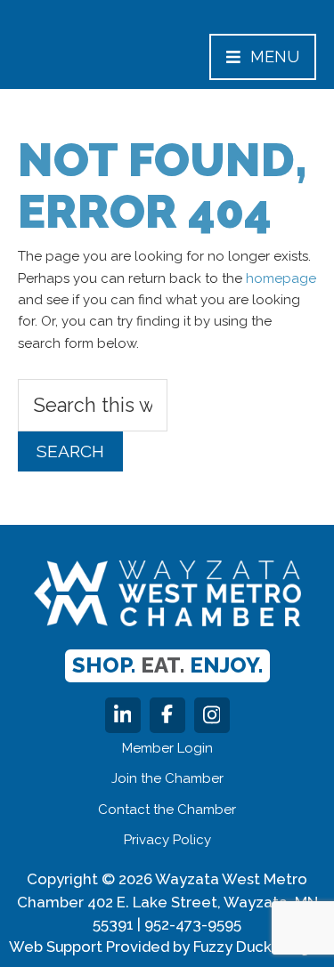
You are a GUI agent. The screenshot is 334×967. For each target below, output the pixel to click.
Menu (274, 56)
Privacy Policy (167, 840)
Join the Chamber (167, 778)
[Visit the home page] (167, 593)
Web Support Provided (89, 946)
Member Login (167, 748)
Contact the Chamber (167, 810)
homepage (281, 278)
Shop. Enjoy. (167, 665)
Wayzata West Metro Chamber (92, 53)
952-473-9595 (192, 924)
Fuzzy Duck (232, 946)
